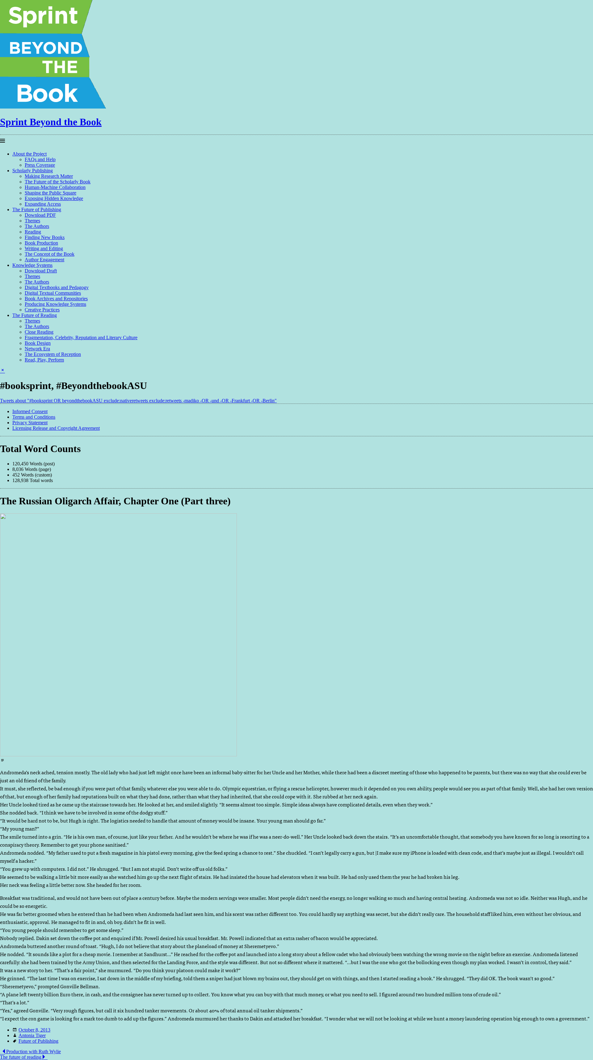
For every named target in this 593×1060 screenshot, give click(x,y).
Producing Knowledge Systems (55, 304)
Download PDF (40, 215)
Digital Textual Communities (53, 293)
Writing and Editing (44, 248)
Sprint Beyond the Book (51, 121)
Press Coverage (40, 165)
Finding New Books (45, 237)
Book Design (38, 343)
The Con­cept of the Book (49, 254)
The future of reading (21, 1057)
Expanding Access (43, 204)
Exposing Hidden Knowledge (54, 198)
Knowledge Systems (32, 265)
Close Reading (39, 332)
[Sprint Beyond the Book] (54, 106)
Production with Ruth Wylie (33, 1051)
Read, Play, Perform (44, 359)
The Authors (37, 226)
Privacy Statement (30, 422)
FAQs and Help (40, 159)
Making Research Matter (49, 176)
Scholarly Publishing (32, 170)
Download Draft (41, 270)
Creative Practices (42, 309)
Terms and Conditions (33, 417)
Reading (33, 231)
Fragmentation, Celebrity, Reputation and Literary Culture (81, 337)
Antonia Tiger (32, 1035)
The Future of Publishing (36, 209)
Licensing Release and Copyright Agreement (56, 428)
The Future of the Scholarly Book (57, 181)
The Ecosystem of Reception (53, 354)
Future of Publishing (38, 1041)
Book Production (41, 243)
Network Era (37, 348)
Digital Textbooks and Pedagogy (57, 287)
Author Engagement (44, 259)
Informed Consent (30, 411)
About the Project (29, 153)
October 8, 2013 (34, 1029)
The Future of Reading (34, 315)
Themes (32, 220)
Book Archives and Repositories (56, 298)
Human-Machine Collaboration (55, 187)
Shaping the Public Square (50, 192)
